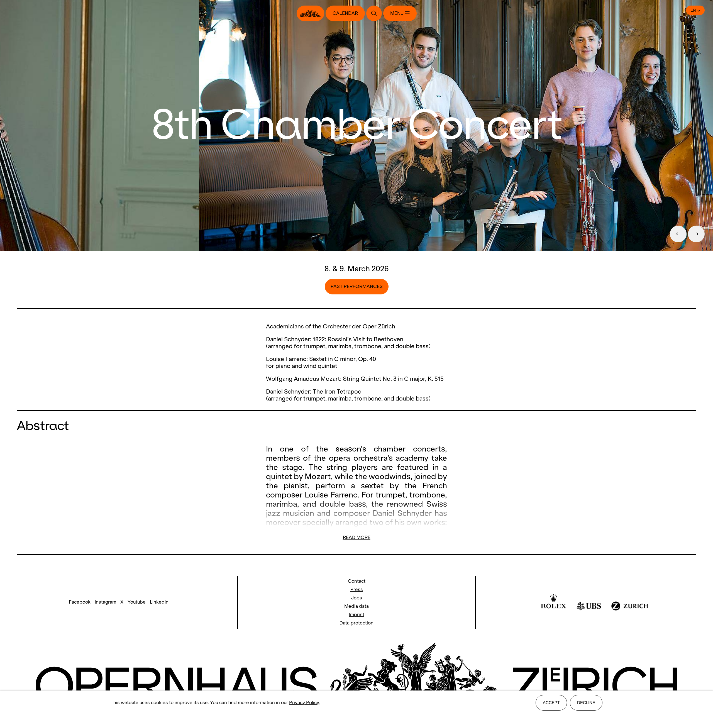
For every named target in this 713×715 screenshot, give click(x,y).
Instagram (105, 602)
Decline (586, 702)
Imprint (356, 614)
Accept (551, 702)
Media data (356, 606)
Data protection (356, 623)
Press (356, 589)
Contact (356, 581)
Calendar (345, 13)
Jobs (356, 598)
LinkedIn (159, 602)
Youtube (137, 602)
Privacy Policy (304, 702)
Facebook (80, 602)
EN (693, 10)
